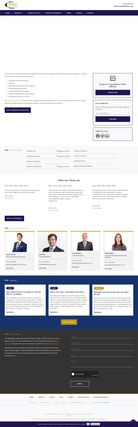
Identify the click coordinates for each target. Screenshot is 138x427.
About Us (18, 13)
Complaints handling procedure (77, 402)
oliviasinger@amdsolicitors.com (115, 265)
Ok (88, 424)
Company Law (31, 151)
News (69, 13)
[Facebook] (98, 136)
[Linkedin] (107, 136)
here (15, 356)
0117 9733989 (11, 262)
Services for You (33, 13)
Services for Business (53, 13)
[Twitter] (102, 136)
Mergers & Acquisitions (34, 166)
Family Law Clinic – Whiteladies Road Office (67, 292)
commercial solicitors (14, 100)
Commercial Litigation (33, 161)
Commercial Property (33, 156)
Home (7, 13)
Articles (99, 288)
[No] (136, 424)
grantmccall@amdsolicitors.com (16, 264)
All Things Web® (104, 402)
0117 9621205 (77, 261)
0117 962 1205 (128, 4)
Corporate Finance (80, 161)
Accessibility (56, 402)
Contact (90, 13)
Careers (79, 13)
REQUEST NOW (113, 92)
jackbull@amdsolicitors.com (48, 264)
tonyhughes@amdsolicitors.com (82, 263)
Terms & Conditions (45, 402)
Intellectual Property (80, 151)
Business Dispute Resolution (83, 166)
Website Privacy (33, 402)
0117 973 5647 (110, 262)
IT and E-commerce (80, 156)
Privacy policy (95, 424)
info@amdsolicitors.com (123, 6)
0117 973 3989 (44, 262)
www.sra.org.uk (85, 420)
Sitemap (64, 402)
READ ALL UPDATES (69, 322)
